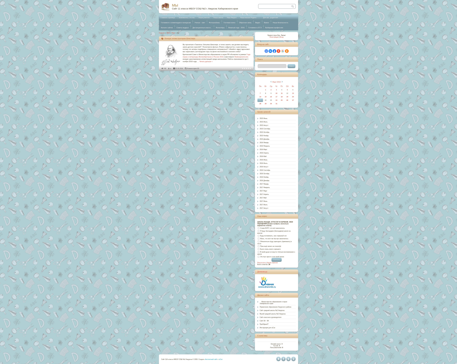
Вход (281, 37)
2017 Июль (264, 205)
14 (260, 97)
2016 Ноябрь (264, 177)
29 (265, 104)
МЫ (175, 5)
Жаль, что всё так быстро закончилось (274, 238)
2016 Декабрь (264, 180)
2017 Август (264, 208)
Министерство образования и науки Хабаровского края (273, 302)
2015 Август (264, 125)
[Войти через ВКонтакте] (270, 51)
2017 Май (263, 198)
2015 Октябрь (264, 132)
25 (282, 100)
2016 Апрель (264, 153)
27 (293, 100)
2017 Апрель (264, 194)
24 (276, 100)
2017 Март (263, 191)
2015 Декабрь (264, 139)
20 (293, 97)
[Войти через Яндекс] (278, 51)
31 (276, 104)
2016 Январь (264, 142)
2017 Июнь (263, 201)
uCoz (221, 359)
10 (276, 93)
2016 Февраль (265, 146)
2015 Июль (264, 122)
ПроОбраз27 (264, 324)
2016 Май (263, 156)
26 (287, 100)
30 (271, 104)
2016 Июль (264, 163)
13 (293, 93)
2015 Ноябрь (264, 136)
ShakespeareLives (241, 57)
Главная (162, 33)
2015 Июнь (263, 118)
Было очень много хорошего (270, 249)
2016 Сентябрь (265, 170)
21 (260, 100)
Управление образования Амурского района (275, 307)
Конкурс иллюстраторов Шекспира (180, 38)
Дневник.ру (262, 272)
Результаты (261, 263)
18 (282, 97)
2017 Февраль (265, 187)
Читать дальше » (206, 61)
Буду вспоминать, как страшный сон (273, 236)
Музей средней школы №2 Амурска (273, 314)
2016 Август (264, 167)
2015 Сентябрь (265, 129)
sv (170, 68)
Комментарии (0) (193, 68)
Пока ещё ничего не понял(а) (270, 246)
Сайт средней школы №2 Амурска (272, 310)
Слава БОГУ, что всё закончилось (272, 228)
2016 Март (263, 149)
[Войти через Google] (283, 51)
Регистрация (274, 37)
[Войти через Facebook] (274, 51)
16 (271, 97)
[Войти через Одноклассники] (287, 51)
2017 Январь (264, 184)
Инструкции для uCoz (267, 328)
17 (276, 97)
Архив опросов (272, 263)
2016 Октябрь (264, 174)
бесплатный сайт (211, 359)
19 (287, 97)
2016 (168, 33)
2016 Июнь (263, 160)
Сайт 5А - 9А (264, 321)
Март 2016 (276, 82)
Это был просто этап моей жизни (272, 257)
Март (173, 33)
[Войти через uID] (266, 51)
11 (282, 93)
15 (265, 97)
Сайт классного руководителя (270, 317)
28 (260, 104)
